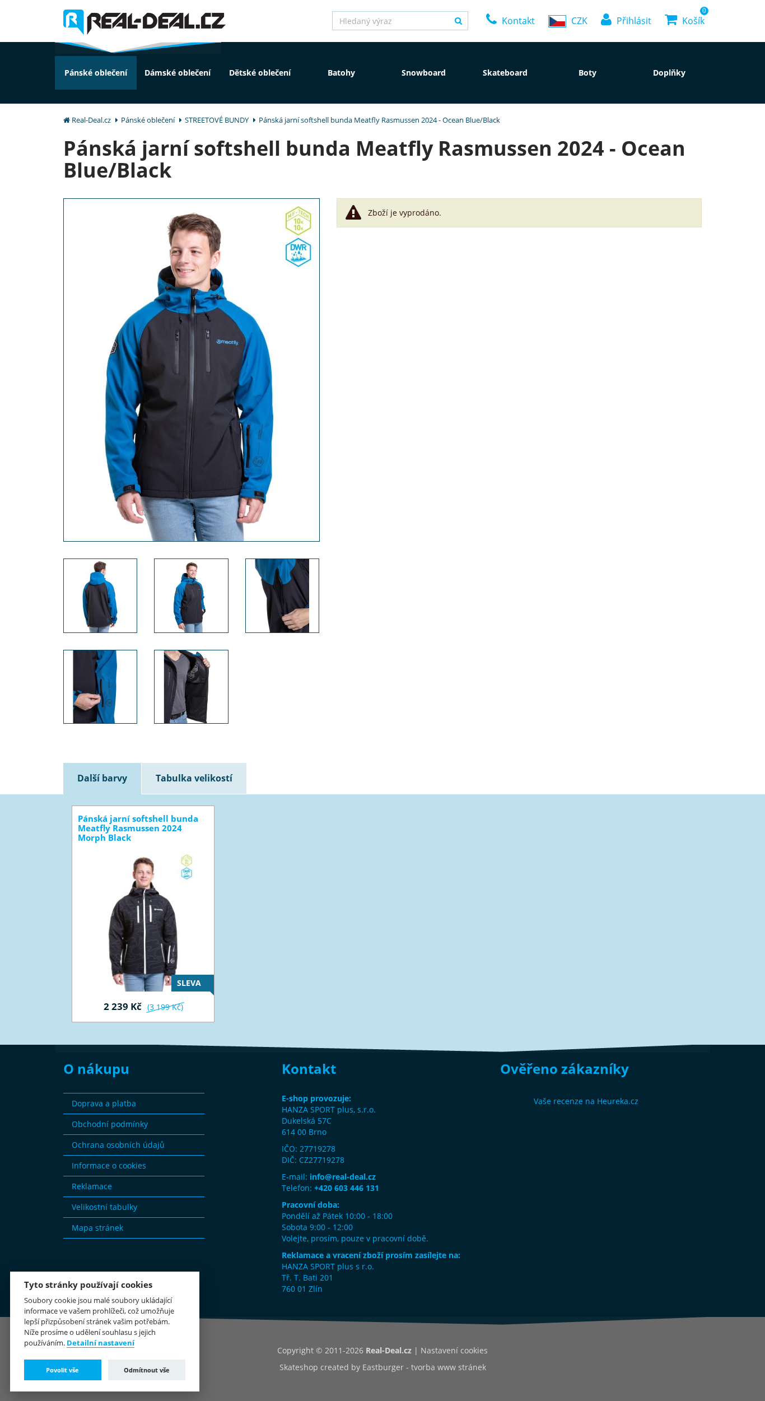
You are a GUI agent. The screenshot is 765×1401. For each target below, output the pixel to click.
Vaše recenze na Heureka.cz (586, 1101)
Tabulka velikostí (194, 778)
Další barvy (102, 778)
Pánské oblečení (148, 120)
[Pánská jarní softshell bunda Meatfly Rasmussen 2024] (191, 369)
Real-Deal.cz (91, 120)
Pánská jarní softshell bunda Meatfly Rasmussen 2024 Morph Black (138, 828)
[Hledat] (458, 20)
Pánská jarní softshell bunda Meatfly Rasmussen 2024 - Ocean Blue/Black (379, 120)
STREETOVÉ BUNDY (217, 120)
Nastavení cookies (454, 1350)
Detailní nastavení (100, 1343)
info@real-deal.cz (343, 1176)
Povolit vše (62, 1370)
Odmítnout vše (147, 1370)
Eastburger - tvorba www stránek (424, 1367)
